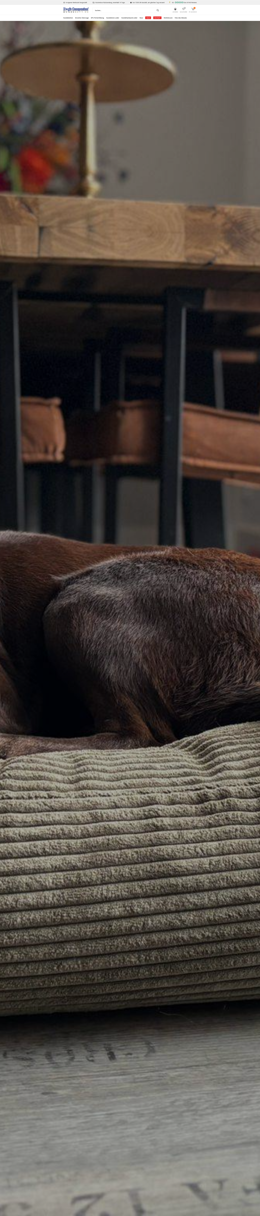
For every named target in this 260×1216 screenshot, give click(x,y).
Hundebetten (68, 18)
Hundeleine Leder (112, 18)
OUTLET (157, 18)
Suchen (158, 10)
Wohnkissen (168, 18)
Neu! (141, 18)
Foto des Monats (181, 18)
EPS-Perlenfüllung (97, 18)
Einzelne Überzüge (82, 18)
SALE (148, 18)
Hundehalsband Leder (129, 18)
